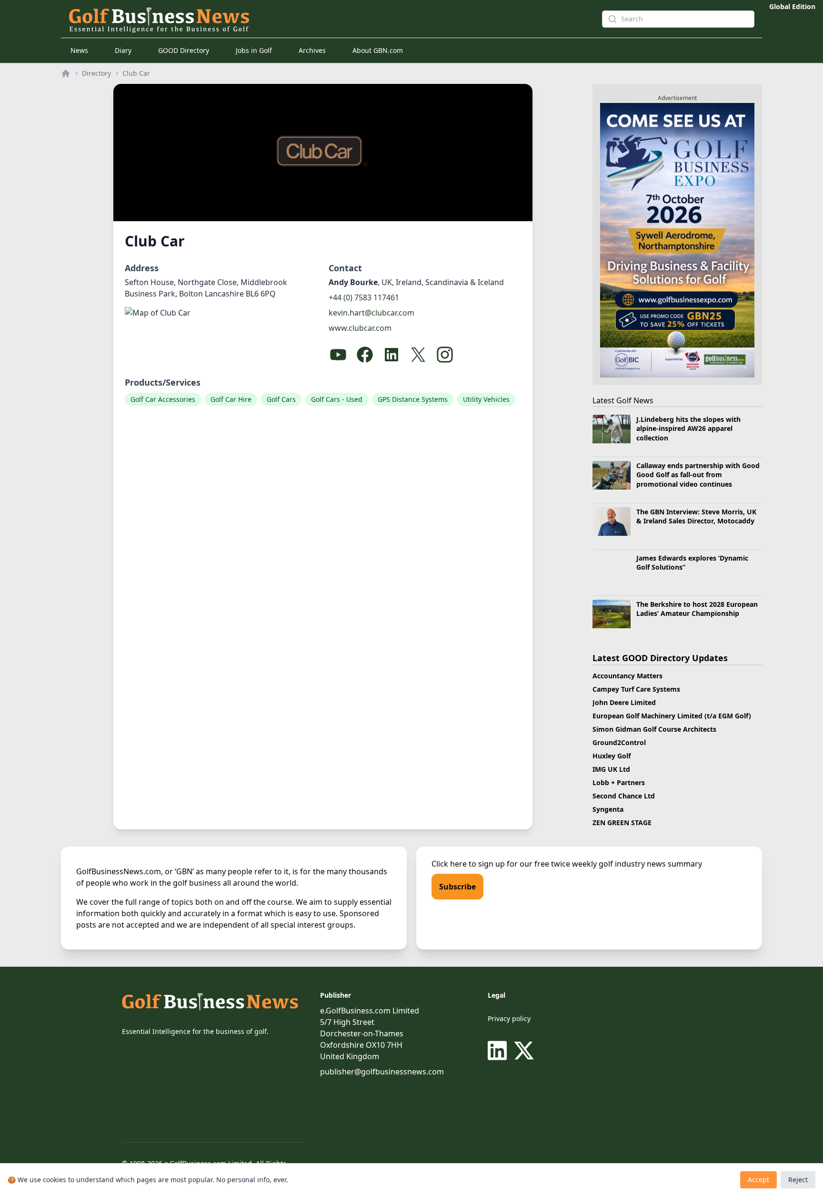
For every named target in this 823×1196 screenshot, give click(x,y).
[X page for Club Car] (418, 354)
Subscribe (457, 886)
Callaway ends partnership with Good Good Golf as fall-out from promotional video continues (698, 475)
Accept (758, 1179)
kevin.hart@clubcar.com (371, 312)
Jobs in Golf (254, 50)
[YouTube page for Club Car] (338, 354)
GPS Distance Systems (413, 399)
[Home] (65, 73)
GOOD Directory (183, 50)
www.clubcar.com (360, 328)
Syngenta (607, 809)
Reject (798, 1179)
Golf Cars (281, 399)
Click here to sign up (468, 864)
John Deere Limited (624, 702)
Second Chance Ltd (623, 795)
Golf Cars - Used (336, 399)
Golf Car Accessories (162, 399)
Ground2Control (619, 742)
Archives (312, 50)
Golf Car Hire (231, 399)
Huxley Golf (611, 755)
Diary (123, 50)
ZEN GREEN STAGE (622, 822)
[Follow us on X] (524, 1051)
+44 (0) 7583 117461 (364, 297)
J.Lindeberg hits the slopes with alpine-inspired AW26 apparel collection (688, 428)
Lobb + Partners (618, 782)
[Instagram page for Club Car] (444, 354)
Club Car (136, 73)
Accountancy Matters (627, 675)
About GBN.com (377, 50)
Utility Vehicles (486, 399)
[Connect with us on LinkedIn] (499, 1051)
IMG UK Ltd (611, 769)
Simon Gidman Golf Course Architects (654, 729)
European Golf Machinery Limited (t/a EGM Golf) (671, 715)
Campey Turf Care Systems (636, 689)
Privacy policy (509, 1018)
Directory (96, 73)
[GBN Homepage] (318, 19)
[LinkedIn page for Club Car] (391, 354)
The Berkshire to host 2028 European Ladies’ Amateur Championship (697, 609)
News (79, 50)
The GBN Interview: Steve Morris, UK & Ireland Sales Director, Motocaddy (696, 516)
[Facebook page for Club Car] (364, 354)
